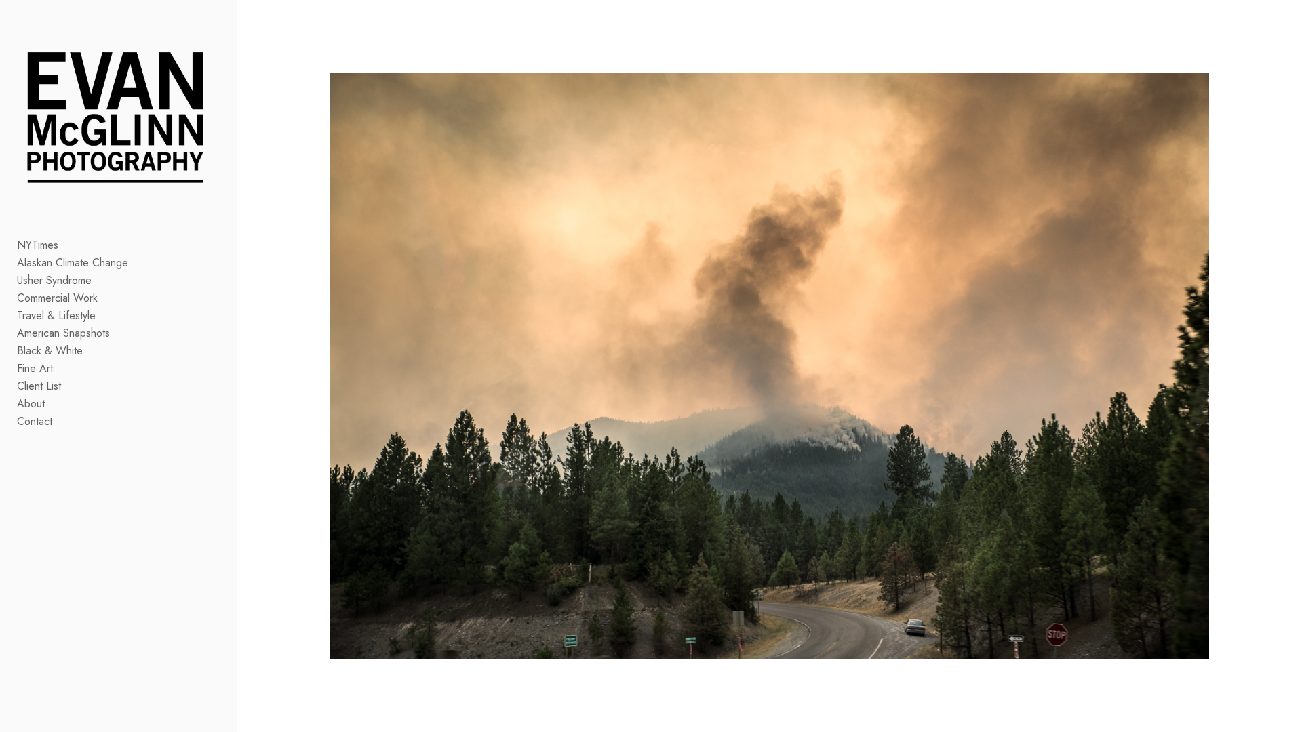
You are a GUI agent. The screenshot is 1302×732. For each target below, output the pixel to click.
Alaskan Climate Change (72, 262)
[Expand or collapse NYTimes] (67, 245)
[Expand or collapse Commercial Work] (106, 298)
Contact (34, 421)
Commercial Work (57, 298)
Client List (39, 386)
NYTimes (37, 245)
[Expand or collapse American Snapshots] (119, 333)
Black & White (50, 351)
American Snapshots (63, 333)
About (31, 403)
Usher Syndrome (54, 280)
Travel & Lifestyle (56, 315)
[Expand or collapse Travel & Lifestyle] (104, 315)
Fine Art (35, 368)
